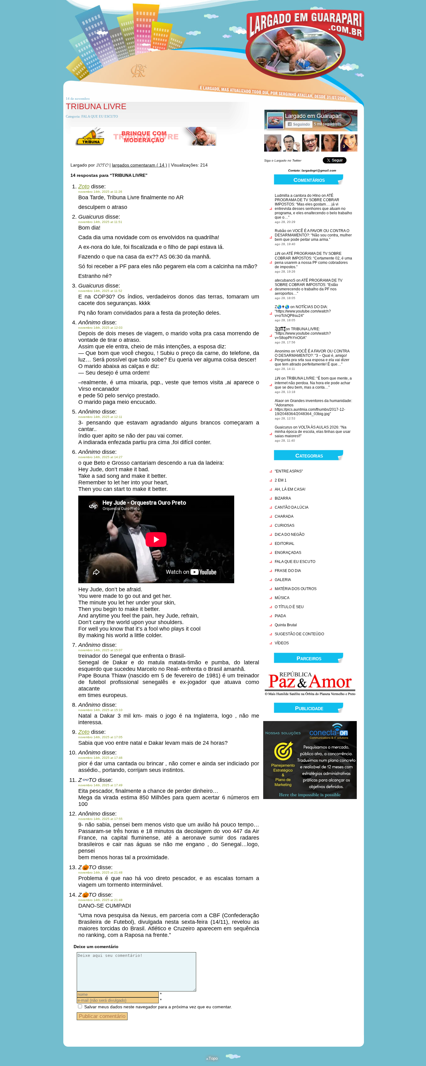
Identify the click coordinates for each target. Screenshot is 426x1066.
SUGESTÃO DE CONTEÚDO (299, 634)
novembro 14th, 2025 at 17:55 (100, 819)
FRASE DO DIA (288, 571)
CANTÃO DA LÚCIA (291, 507)
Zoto (84, 186)
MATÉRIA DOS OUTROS (296, 589)
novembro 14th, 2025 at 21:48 (100, 872)
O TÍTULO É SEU (289, 607)
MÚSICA (282, 598)
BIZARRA (283, 498)
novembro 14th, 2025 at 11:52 (100, 291)
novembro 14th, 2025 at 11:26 (100, 191)
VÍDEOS (282, 643)
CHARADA (284, 516)
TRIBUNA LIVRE (96, 106)
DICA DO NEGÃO (289, 534)
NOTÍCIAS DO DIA (311, 307)
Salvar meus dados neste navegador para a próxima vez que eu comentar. (158, 1006)
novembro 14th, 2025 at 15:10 (100, 710)
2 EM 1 (281, 480)
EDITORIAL (284, 543)
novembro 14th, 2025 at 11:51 (100, 222)
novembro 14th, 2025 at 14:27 (100, 457)
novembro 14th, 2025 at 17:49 (100, 785)
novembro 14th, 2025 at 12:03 (100, 327)
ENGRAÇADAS (288, 552)
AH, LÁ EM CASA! (290, 489)
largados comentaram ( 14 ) (139, 164)
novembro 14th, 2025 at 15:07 (100, 650)
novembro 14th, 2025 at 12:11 (100, 417)
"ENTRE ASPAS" (289, 471)
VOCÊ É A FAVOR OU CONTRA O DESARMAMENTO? (312, 353)
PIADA (280, 616)
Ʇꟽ (277, 253)
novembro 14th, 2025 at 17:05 (100, 737)
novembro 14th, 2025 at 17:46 (100, 757)
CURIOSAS (284, 525)
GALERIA (283, 580)
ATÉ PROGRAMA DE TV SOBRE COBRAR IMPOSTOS (307, 199)
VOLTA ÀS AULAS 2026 (318, 427)
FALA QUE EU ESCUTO (99, 116)
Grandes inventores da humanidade (320, 401)
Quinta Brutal (286, 625)
